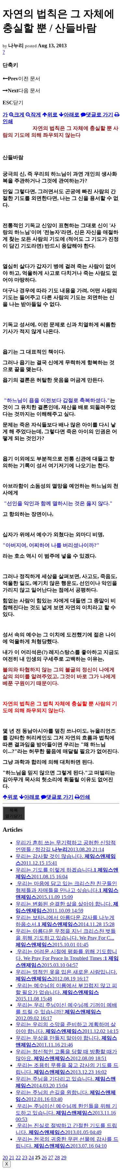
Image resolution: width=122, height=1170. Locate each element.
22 (18, 1157)
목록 (13, 813)
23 (24, 1157)
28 (57, 1157)
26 (44, 1157)
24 (31, 1157)
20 (5, 1157)
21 (11, 1157)
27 (50, 1157)
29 (63, 1157)
